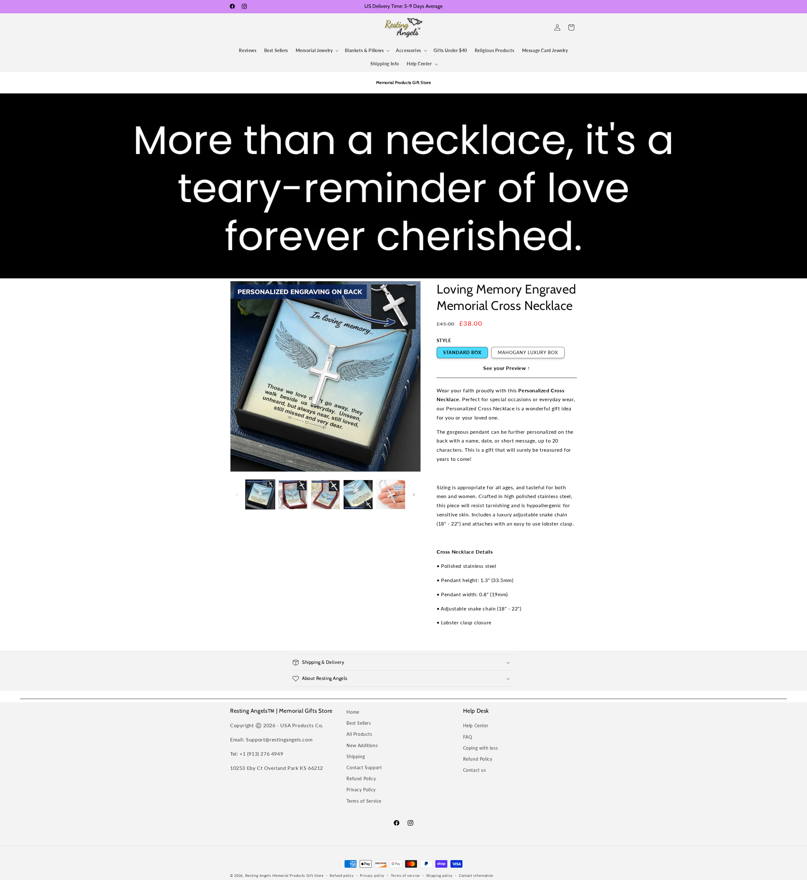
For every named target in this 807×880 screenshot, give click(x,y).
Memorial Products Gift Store (298, 875)
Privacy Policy (360, 789)
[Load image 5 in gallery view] (390, 494)
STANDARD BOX (462, 352)
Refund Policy (361, 778)
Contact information (476, 875)
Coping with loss (480, 748)
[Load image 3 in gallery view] (325, 494)
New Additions (362, 745)
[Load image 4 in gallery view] (358, 494)
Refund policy (342, 875)
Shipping (355, 756)
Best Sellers (358, 723)
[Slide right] (414, 495)
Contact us (474, 770)
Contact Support (364, 767)
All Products (359, 734)
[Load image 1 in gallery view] (260, 494)
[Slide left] (237, 495)
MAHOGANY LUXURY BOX (528, 352)
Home (352, 712)
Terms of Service (363, 801)
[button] (237, 27)
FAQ (467, 737)
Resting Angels (258, 875)
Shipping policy (439, 875)
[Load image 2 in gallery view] (292, 494)
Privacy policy (372, 875)
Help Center (476, 725)
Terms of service (405, 875)
